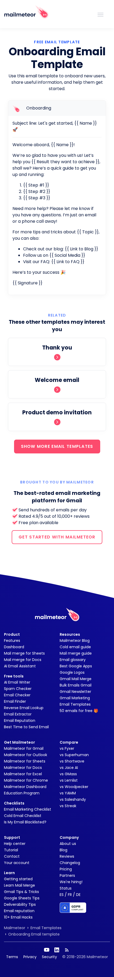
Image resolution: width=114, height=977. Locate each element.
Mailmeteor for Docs (23, 767)
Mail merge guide (76, 653)
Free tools (14, 676)
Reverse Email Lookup (23, 707)
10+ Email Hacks (18, 917)
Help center (14, 843)
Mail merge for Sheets (24, 653)
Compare (69, 742)
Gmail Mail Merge (75, 678)
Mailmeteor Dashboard (25, 786)
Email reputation (19, 910)
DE (78, 894)
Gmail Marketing (75, 698)
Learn (9, 872)
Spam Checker (18, 688)
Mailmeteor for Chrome (26, 780)
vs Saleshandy (73, 799)
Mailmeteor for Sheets (24, 761)
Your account (16, 862)
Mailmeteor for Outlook (25, 754)
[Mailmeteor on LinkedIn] (56, 950)
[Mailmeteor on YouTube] (46, 950)
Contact (12, 856)
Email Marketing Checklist (27, 809)
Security (49, 956)
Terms (12, 956)
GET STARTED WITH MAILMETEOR (57, 537)
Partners (67, 875)
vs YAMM (68, 793)
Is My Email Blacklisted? (25, 822)
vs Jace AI (69, 767)
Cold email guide (75, 647)
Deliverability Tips (20, 904)
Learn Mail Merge (19, 885)
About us (68, 843)
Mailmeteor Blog (75, 640)
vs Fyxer (67, 748)
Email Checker (17, 695)
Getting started (18, 879)
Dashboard (14, 647)
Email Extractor (18, 714)
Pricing (66, 869)
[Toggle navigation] (100, 14)
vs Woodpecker (74, 786)
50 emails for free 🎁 (79, 710)
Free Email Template (57, 42)
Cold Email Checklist (22, 815)
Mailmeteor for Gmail (23, 748)
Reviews (67, 856)
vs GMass (68, 774)
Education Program (22, 793)
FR (70, 894)
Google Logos (72, 672)
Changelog (70, 862)
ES (62, 894)
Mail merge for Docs (22, 659)
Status (66, 888)
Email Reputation (19, 720)
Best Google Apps (76, 666)
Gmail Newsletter (75, 691)
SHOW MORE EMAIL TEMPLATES (57, 446)
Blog (63, 850)
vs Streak (68, 805)
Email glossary (73, 659)
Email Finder (15, 701)
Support (12, 837)
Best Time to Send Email (26, 727)
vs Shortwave (72, 761)
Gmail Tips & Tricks (21, 891)
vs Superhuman (74, 754)
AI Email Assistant (20, 666)
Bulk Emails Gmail (75, 685)
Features (12, 640)
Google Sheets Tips (22, 898)
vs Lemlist (69, 780)
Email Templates (75, 704)
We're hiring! (71, 882)
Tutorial (11, 850)
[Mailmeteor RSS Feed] (66, 950)
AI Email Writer (17, 682)
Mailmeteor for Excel (23, 774)
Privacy (30, 956)
